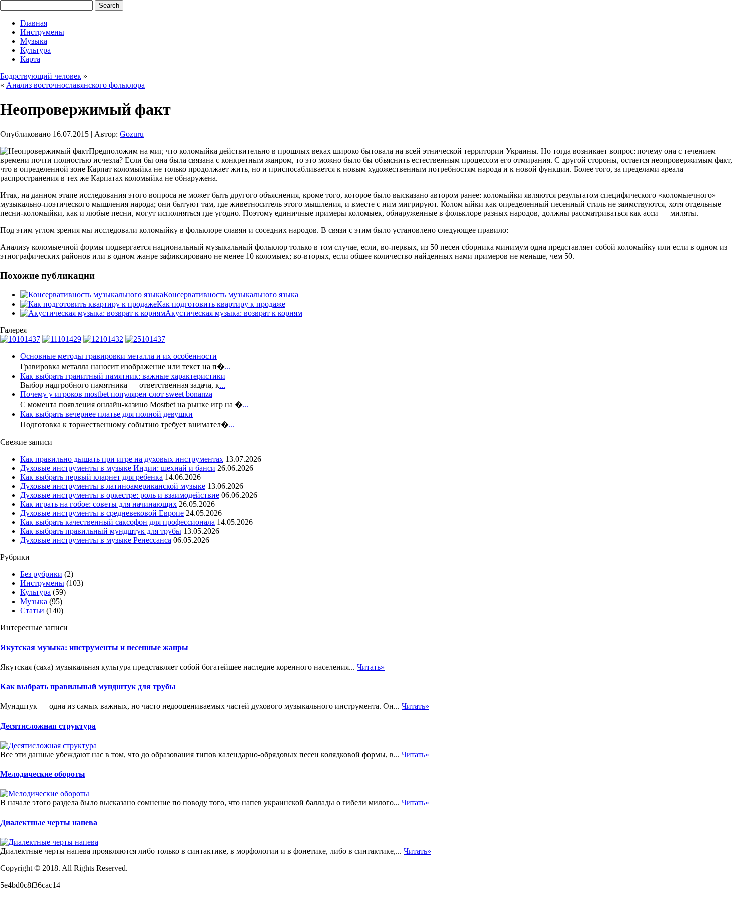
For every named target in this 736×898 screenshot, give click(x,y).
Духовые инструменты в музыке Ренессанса (95, 540)
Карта (30, 59)
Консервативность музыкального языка (230, 294)
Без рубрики (41, 574)
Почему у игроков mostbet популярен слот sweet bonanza (116, 394)
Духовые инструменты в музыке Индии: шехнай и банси (117, 468)
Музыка (33, 41)
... (228, 366)
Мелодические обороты (42, 774)
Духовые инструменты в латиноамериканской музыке (112, 486)
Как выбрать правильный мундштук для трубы (100, 531)
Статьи (32, 610)
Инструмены (42, 32)
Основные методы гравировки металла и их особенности (118, 356)
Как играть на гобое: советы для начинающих (98, 504)
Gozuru (132, 134)
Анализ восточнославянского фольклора (75, 85)
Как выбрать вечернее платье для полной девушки (106, 414)
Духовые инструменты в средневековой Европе (102, 513)
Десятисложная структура (48, 726)
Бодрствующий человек (40, 76)
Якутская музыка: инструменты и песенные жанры (94, 647)
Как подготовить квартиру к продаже (221, 304)
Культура (35, 50)
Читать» (371, 667)
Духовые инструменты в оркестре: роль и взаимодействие (119, 495)
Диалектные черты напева (48, 822)
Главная (33, 23)
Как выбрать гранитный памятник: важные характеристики (122, 376)
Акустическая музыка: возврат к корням (233, 313)
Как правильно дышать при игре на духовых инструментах (121, 459)
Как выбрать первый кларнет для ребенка (91, 477)
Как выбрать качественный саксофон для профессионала (117, 522)
